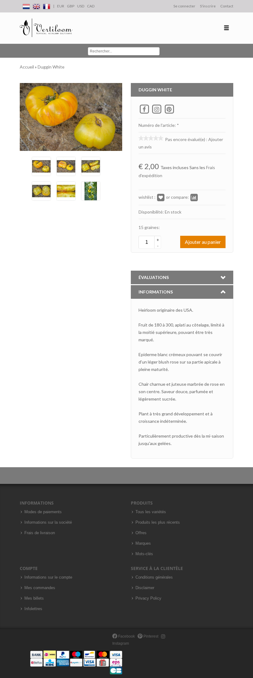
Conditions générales (154, 577)
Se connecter (184, 6)
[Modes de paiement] (76, 662)
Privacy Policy (148, 598)
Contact (226, 6)
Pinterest (150, 636)
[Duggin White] (41, 165)
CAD (90, 6)
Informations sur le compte (48, 577)
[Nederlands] (26, 5)
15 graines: (149, 227)
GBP (70, 6)
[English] (36, 5)
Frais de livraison (39, 532)
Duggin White (51, 66)
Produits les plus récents (157, 522)
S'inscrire (208, 6)
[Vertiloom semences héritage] (46, 28)
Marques (143, 543)
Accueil (27, 66)
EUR (60, 6)
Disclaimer (144, 587)
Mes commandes (39, 587)
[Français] (46, 5)
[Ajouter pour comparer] (194, 197)
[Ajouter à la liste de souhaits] (160, 197)
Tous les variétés (150, 512)
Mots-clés (144, 553)
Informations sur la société (48, 522)
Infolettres (33, 608)
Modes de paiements (43, 512)
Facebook (126, 636)
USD (80, 6)
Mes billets (34, 598)
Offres (141, 532)
